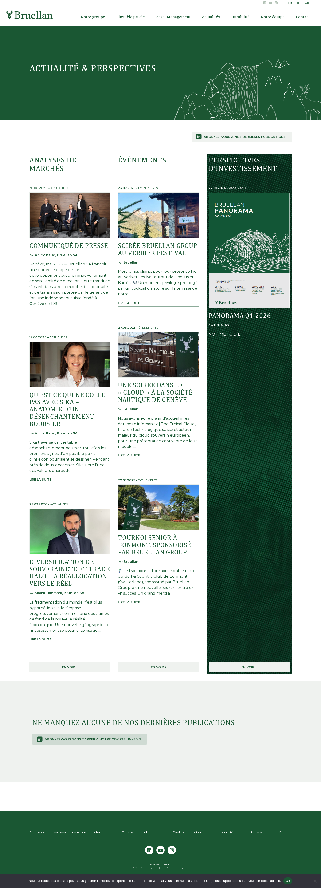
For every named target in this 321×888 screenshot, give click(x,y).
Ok (288, 881)
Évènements (148, 188)
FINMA (256, 832)
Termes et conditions (138, 832)
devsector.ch (166, 868)
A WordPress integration (146, 868)
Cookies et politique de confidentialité (202, 832)
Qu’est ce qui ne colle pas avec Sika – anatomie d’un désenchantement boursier (67, 409)
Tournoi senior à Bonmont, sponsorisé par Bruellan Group (154, 544)
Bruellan (29, 14)
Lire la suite (40, 479)
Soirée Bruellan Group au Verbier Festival (157, 249)
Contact (285, 832)
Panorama (238, 188)
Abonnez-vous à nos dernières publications (245, 136)
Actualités (59, 188)
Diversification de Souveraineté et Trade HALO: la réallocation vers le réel (69, 572)
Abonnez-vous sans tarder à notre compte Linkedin (93, 739)
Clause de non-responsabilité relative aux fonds (67, 832)
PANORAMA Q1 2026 (240, 315)
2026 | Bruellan (162, 864)
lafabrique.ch (181, 868)
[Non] (315, 881)
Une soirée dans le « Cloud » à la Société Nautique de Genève (155, 392)
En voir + (70, 667)
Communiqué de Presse (68, 245)
